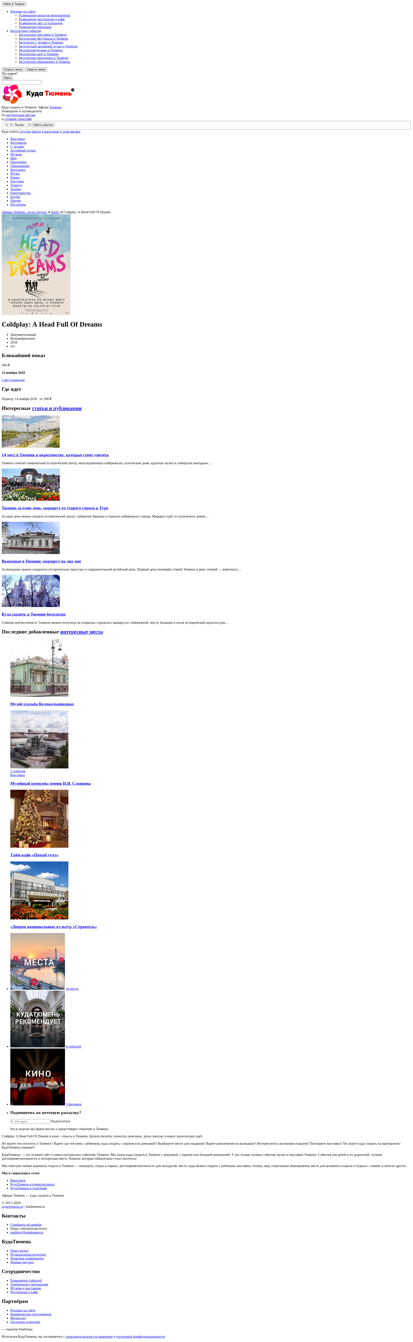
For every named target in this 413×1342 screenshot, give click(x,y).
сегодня (25, 131)
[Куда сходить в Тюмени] (49, 103)
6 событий (73, 1046)
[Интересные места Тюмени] (37, 989)
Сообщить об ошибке (26, 1224)
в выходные (50, 131)
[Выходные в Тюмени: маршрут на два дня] (31, 553)
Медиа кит (18, 1318)
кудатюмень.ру (13, 1206)
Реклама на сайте (22, 1310)
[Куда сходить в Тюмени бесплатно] (31, 606)
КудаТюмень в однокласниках (32, 1184)
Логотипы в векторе (25, 1322)
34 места (72, 989)
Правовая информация (27, 1258)
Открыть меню (12, 69)
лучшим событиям (18, 119)
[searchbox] (206, 78)
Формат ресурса (22, 1262)
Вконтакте (18, 1180)
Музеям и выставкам (25, 1288)
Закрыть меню (36, 69)
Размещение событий (26, 1280)
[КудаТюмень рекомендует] (37, 1046)
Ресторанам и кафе (24, 1292)
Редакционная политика (28, 1254)
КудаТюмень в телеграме (28, 1188)
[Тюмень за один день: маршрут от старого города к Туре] (31, 499)
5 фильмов (73, 1104)
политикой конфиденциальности (140, 1336)
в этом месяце (70, 131)
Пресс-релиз (19, 1250)
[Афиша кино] (37, 1104)
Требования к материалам (29, 1284)
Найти (7, 77)
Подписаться (60, 1121)
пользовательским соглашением (89, 1336)
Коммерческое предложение (31, 1314)
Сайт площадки (13, 380)
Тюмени (55, 107)
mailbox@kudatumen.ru (26, 1232)
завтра (36, 131)
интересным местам (20, 115)
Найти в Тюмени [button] (14, 4)
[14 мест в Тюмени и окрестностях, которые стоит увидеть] (31, 446)
